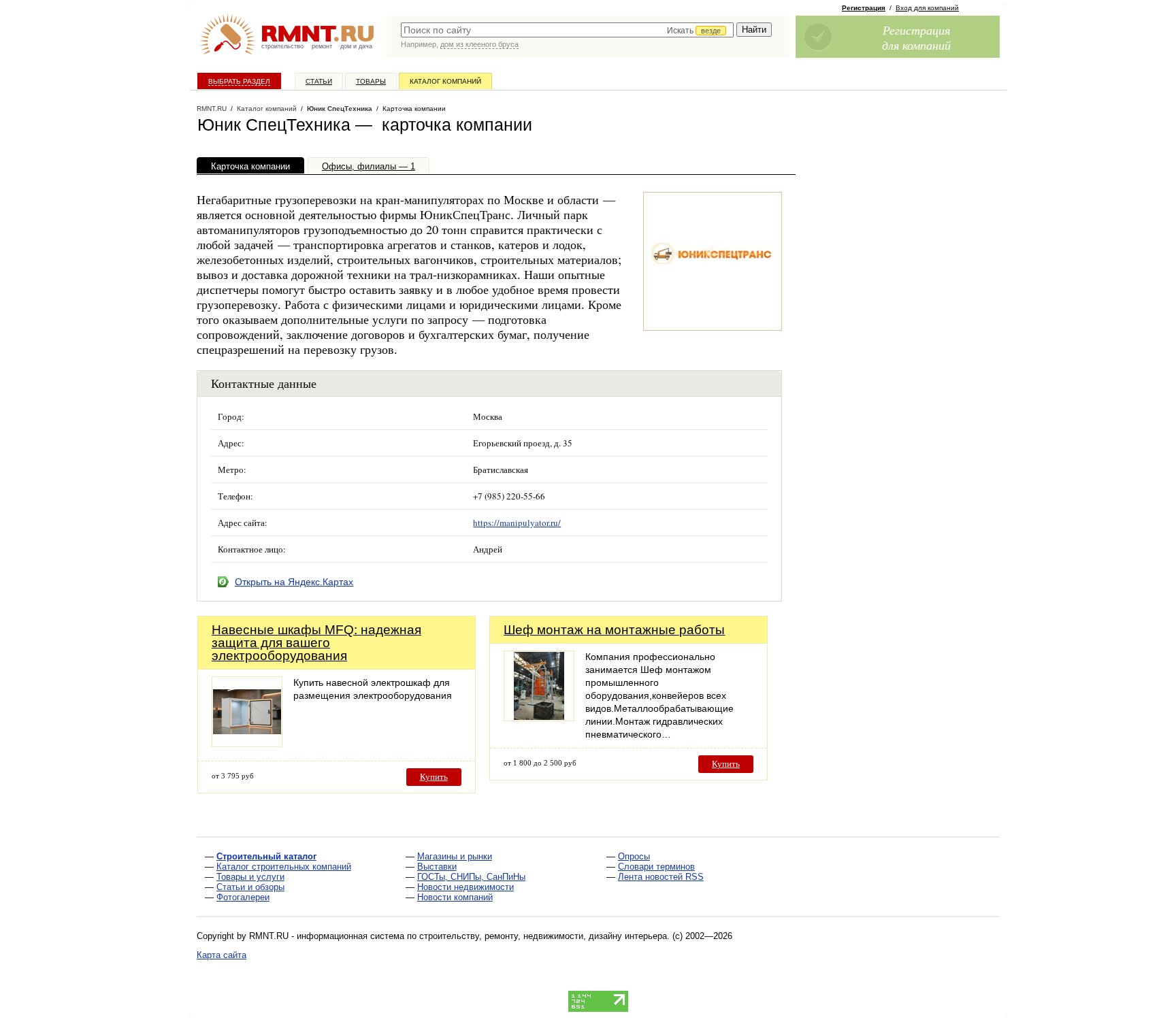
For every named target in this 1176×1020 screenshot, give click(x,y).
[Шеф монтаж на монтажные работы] (539, 717)
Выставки (437, 866)
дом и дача (356, 46)
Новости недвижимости (465, 887)
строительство (282, 46)
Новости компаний (455, 897)
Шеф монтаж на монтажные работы (614, 630)
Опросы (634, 856)
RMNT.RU (212, 108)
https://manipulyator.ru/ (517, 522)
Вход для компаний (927, 8)
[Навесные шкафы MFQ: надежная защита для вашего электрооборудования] (247, 743)
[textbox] (567, 29)
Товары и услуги (250, 877)
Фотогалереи (243, 897)
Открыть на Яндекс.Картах (294, 581)
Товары (371, 81)
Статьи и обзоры (250, 887)
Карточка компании (250, 166)
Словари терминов (656, 866)
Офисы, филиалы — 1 (368, 166)
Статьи (319, 81)
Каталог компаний (445, 81)
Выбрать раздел (239, 81)
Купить (434, 777)
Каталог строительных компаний (283, 866)
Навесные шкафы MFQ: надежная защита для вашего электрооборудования (316, 643)
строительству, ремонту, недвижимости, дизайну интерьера (543, 936)
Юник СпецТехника (339, 108)
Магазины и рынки (454, 856)
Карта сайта (221, 955)
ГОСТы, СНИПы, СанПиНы (471, 877)
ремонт (322, 46)
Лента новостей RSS (661, 877)
